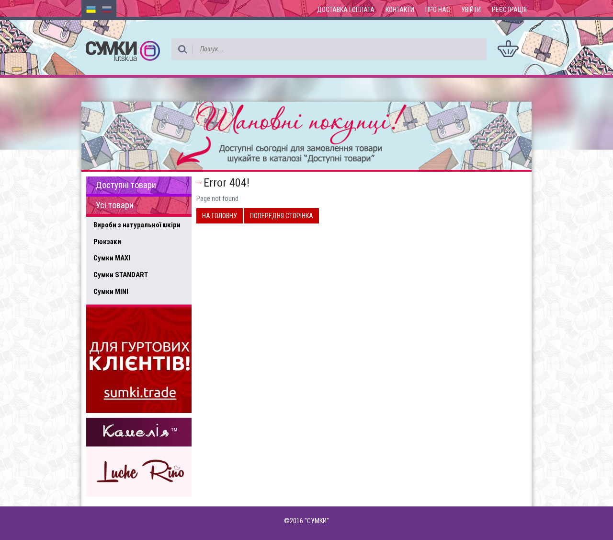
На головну (219, 216)
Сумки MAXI (111, 258)
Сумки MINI (110, 291)
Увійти (471, 9)
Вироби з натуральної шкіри (137, 225)
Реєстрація (509, 9)
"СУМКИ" (317, 521)
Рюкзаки (107, 241)
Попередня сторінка (281, 216)
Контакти (400, 9)
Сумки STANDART (120, 274)
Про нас (437, 9)
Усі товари (115, 205)
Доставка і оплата (346, 9)
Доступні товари (126, 185)
